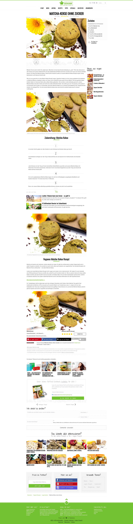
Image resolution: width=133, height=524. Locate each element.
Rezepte (60, 8)
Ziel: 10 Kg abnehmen (44, 515)
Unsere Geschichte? (30, 509)
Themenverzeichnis (98, 510)
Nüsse (91, 481)
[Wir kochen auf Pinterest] (97, 2)
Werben (73, 522)
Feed (95, 513)
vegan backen (57, 16)
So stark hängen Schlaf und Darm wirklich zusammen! (75, 515)
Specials (72, 8)
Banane (85, 481)
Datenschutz (67, 522)
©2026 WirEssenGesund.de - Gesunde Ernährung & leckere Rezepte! (66, 520)
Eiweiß (98, 487)
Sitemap (96, 512)
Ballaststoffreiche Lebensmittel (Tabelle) (49, 512)
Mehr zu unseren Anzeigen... (68, 352)
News (47, 8)
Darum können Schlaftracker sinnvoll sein (73, 513)
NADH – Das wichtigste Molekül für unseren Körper (71, 509)
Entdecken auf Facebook (66, 480)
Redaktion (28, 513)
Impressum (60, 522)
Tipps (66, 8)
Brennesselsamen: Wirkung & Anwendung (49, 510)
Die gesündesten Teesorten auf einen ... (37, 335)
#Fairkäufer (89, 8)
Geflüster (80, 8)
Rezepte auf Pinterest (66, 484)
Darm (61, 515)
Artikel (54, 8)
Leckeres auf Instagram (66, 488)
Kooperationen (29, 512)
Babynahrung (91, 487)
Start (42, 8)
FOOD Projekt (30, 510)
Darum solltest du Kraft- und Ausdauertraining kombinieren (73, 512)
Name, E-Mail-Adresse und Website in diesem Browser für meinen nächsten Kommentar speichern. (75, 422)
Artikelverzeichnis (98, 509)
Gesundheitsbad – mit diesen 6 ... (35, 333)
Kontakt (28, 515)
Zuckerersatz (97, 484)
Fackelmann (77, 342)
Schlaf (61, 513)
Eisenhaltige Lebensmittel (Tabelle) (47, 509)
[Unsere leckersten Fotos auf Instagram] (95, 2)
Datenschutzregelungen (65, 394)
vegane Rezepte (88, 484)
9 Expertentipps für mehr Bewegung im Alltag (70, 510)
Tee (56, 191)
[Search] (105, 3)
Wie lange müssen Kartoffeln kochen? (48, 513)
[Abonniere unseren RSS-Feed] (91, 2)
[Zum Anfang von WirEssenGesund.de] (66, 500)
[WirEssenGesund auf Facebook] (92, 2)
